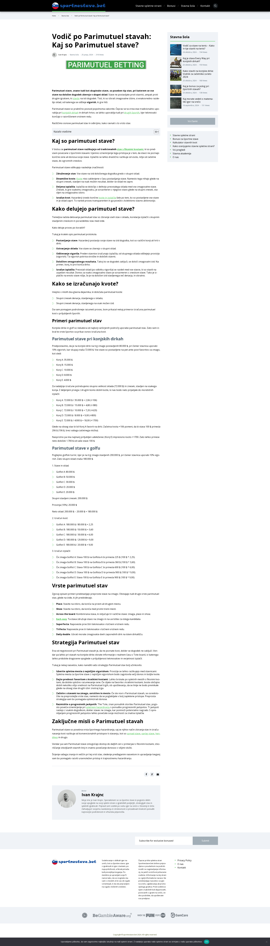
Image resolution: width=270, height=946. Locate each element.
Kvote (79, 178)
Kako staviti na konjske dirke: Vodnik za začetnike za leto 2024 (198, 74)
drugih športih (132, 112)
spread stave (133, 733)
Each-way (61, 619)
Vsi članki (193, 121)
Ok (206, 942)
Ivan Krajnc (93, 794)
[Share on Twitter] (152, 774)
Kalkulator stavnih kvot (185, 142)
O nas (176, 157)
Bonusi (171, 5)
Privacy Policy (184, 860)
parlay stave (147, 733)
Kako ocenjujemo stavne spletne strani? (194, 146)
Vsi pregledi (179, 149)
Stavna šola (188, 5)
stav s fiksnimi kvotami (130, 149)
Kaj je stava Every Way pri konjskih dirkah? (196, 60)
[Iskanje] (215, 5)
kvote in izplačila (107, 197)
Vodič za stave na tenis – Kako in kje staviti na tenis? (198, 47)
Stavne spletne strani (148, 5)
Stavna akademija (182, 153)
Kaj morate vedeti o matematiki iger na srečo (198, 100)
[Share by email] (157, 774)
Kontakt (205, 5)
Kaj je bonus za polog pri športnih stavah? (196, 88)
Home (54, 16)
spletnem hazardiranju (98, 707)
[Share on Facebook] (146, 774)
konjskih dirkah (70, 112)
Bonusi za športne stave (185, 139)
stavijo (76, 98)
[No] (266, 941)
